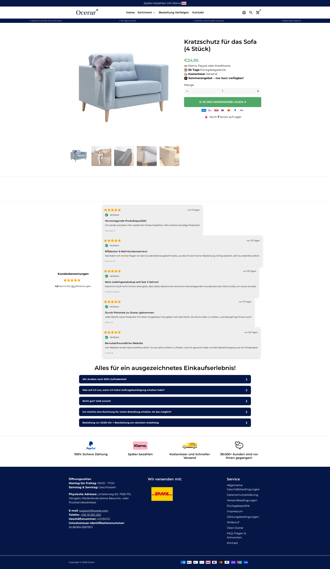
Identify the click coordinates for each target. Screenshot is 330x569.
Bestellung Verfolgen (174, 12)
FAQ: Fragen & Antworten (236, 535)
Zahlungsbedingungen (243, 516)
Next (174, 88)
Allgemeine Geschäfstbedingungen (243, 487)
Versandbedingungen (242, 500)
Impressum (235, 511)
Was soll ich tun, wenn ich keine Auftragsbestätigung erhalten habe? (123, 390)
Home (130, 12)
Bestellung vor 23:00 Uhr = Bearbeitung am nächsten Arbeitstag (120, 422)
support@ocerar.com (93, 510)
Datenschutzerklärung (242, 494)
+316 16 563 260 (90, 514)
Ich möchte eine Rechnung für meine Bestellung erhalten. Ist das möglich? (127, 412)
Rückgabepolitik (238, 505)
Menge (189, 85)
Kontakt (198, 12)
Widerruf (233, 522)
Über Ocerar (235, 527)
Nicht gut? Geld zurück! (96, 401)
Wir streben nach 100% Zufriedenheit (104, 379)
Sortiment (146, 12)
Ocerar (91, 562)
